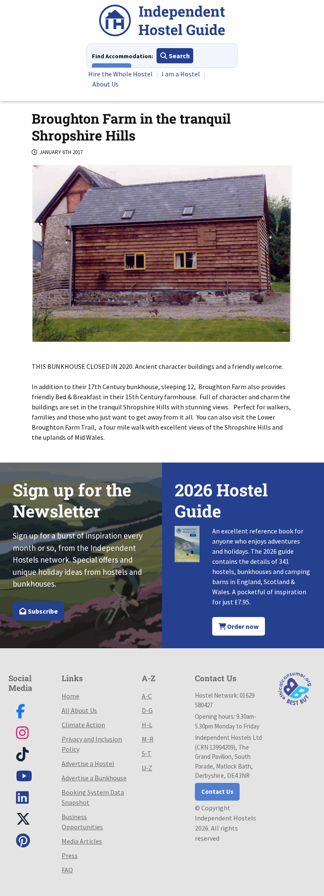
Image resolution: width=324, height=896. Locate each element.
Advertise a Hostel (88, 763)
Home (70, 696)
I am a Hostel (181, 74)
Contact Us (217, 792)
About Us (105, 84)
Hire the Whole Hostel (120, 74)
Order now (242, 626)
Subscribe (42, 611)
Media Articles (82, 841)
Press (70, 855)
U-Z (147, 767)
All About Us (79, 710)
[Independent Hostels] (162, 21)
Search (178, 55)
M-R (148, 739)
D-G (147, 710)
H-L (147, 724)
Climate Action (83, 724)
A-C (147, 696)
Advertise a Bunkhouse (94, 778)
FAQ (67, 870)
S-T (146, 753)
